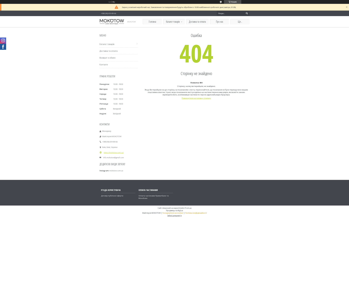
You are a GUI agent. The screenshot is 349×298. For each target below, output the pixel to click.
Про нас (219, 21)
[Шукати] (246, 13)
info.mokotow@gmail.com (113, 157)
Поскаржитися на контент (172, 213)
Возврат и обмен (107, 57)
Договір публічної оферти (112, 195)
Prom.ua (188, 208)
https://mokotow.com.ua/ (114, 152)
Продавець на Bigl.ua (174, 210)
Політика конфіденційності (196, 213)
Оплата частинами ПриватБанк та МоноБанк (154, 196)
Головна (152, 21)
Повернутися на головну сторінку (196, 98)
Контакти (104, 64)
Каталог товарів (173, 21)
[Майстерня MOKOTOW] (112, 21)
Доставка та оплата (197, 21)
